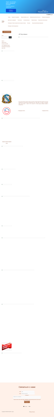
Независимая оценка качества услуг (35, 17)
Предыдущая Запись (21, 110)
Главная (9, 17)
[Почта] (50, 14)
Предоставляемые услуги (25, 17)
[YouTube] (49, 14)
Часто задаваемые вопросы (6, 45)
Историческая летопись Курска (42, 20)
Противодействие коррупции (6, 46)
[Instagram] (48, 14)
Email (20, 393)
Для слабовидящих (7, 31)
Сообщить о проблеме (11, 10)
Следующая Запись (45, 110)
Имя (20, 391)
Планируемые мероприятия (46, 17)
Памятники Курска (34, 20)
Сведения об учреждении (15, 17)
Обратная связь (4, 42)
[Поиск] (10, 37)
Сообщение (27, 395)
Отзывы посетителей (5, 43)
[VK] (46, 14)
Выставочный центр (26, 20)
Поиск (2, 35)
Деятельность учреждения (12, 20)
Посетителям (20, 20)
